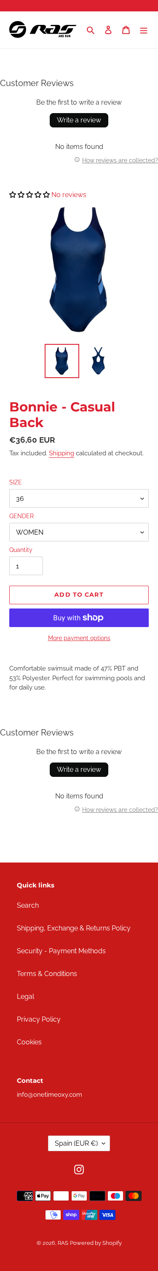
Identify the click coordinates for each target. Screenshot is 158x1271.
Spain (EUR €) (76, 1143)
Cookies (29, 1042)
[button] (29, 195)
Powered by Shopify (96, 1243)
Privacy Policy (39, 1019)
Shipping (61, 453)
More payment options (79, 638)
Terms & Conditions (47, 974)
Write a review (79, 120)
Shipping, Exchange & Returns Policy (74, 928)
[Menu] (144, 30)
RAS (63, 1243)
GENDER (21, 516)
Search (28, 905)
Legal (25, 996)
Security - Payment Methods (61, 951)
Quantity (20, 549)
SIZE (15, 482)
